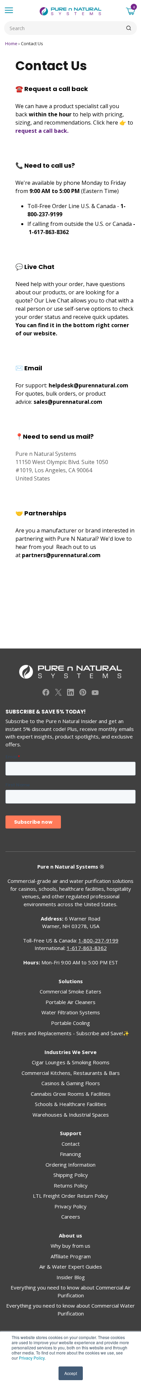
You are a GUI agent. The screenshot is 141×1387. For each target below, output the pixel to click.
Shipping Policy (70, 1174)
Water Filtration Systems (70, 1012)
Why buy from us (70, 1245)
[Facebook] (45, 693)
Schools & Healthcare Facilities (70, 1104)
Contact (71, 1143)
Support (70, 1133)
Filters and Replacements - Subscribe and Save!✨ (70, 1033)
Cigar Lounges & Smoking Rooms (71, 1062)
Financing (70, 1154)
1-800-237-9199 (98, 940)
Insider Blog (70, 1277)
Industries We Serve (70, 1052)
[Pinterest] (82, 693)
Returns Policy (71, 1185)
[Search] (129, 28)
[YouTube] (95, 693)
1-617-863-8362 (49, 232)
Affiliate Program (71, 1256)
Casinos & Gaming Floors (70, 1083)
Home (11, 43)
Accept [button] (70, 1373)
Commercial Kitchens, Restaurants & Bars (71, 1072)
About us (70, 1235)
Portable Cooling (70, 1022)
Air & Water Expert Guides (70, 1266)
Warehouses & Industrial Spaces (71, 1114)
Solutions (71, 981)
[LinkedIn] (70, 693)
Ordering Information (70, 1164)
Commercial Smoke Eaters (70, 991)
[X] (58, 693)
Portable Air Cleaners (70, 1002)
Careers (70, 1216)
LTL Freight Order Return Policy (70, 1195)
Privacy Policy (31, 1358)
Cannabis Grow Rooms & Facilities (71, 1093)
